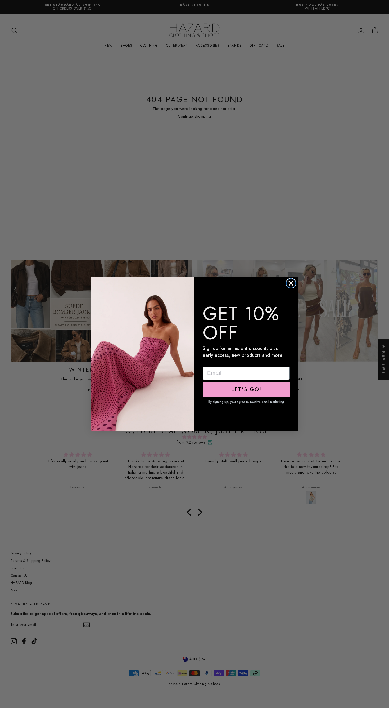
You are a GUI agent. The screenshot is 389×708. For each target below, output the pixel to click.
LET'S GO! (246, 389)
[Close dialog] (291, 283)
